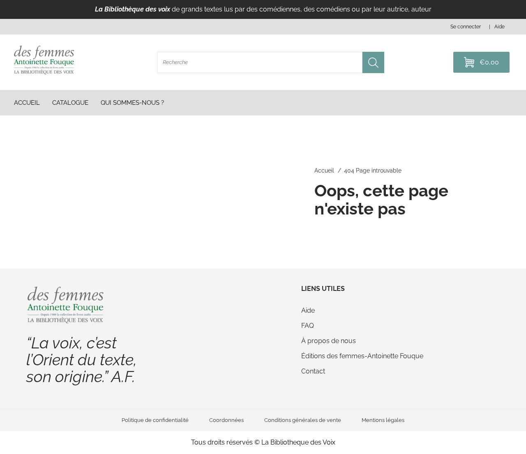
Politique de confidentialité (155, 420)
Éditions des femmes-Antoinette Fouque (362, 356)
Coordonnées (226, 420)
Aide (308, 310)
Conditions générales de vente (302, 420)
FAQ (307, 326)
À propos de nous (328, 341)
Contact (313, 371)
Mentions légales (383, 420)
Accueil (324, 170)
